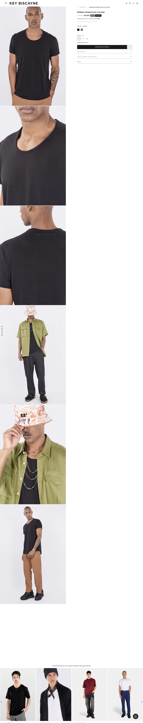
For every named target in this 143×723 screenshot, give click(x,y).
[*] (126, 3)
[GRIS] (82, 30)
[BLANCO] (85, 30)
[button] (135, 716)
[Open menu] (133, 3)
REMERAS (83, 7)
